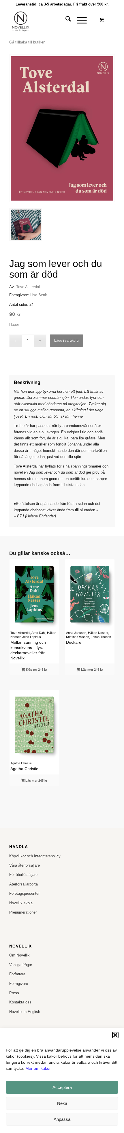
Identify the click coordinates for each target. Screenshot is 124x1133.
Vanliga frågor (20, 965)
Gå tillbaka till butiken (27, 42)
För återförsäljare (23, 874)
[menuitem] (65, 20)
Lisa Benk (38, 295)
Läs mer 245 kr (91, 669)
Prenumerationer (23, 912)
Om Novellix (19, 955)
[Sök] (65, 20)
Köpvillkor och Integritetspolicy (35, 856)
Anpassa (62, 1119)
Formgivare (18, 983)
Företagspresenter (24, 893)
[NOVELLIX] (51, 20)
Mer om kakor (38, 1068)
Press (14, 993)
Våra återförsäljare (24, 865)
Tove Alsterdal (28, 287)
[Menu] (79, 20)
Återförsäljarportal (24, 884)
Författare (17, 974)
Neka (62, 1103)
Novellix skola (21, 903)
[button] (115, 1035)
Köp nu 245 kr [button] (36, 669)
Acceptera (62, 1087)
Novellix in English (24, 1012)
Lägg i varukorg (66, 341)
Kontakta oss (20, 1002)
